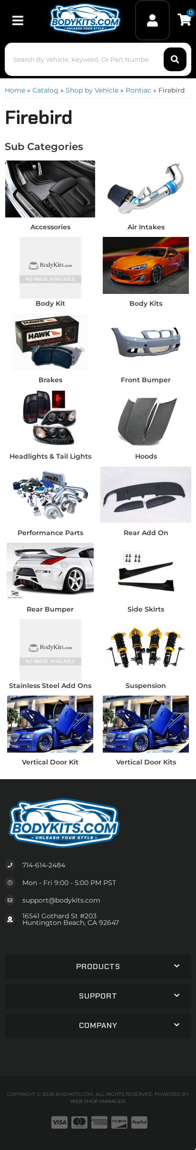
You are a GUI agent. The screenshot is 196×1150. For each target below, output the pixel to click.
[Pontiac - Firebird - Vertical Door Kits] (145, 723)
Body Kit (50, 303)
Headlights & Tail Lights (50, 456)
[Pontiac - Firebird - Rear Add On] (145, 494)
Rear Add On (146, 532)
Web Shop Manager (97, 1101)
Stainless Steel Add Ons (50, 685)
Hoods (146, 456)
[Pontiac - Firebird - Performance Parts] (50, 494)
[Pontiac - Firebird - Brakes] (50, 341)
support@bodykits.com (61, 900)
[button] (98, 59)
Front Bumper (146, 380)
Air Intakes (146, 227)
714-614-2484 (43, 865)
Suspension (146, 685)
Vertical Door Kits (146, 762)
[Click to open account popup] (152, 20)
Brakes (50, 380)
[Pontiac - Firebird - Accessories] (50, 188)
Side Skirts (145, 609)
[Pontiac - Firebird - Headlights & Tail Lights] (50, 418)
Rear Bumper (50, 609)
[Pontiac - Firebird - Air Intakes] (145, 188)
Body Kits (145, 303)
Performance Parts (50, 532)
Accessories (50, 227)
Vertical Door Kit (50, 762)
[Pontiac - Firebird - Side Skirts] (145, 570)
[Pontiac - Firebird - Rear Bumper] (50, 570)
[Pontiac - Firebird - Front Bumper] (145, 341)
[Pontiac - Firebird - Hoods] (145, 418)
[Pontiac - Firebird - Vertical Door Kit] (50, 723)
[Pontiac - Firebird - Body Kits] (145, 265)
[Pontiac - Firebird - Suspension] (145, 647)
